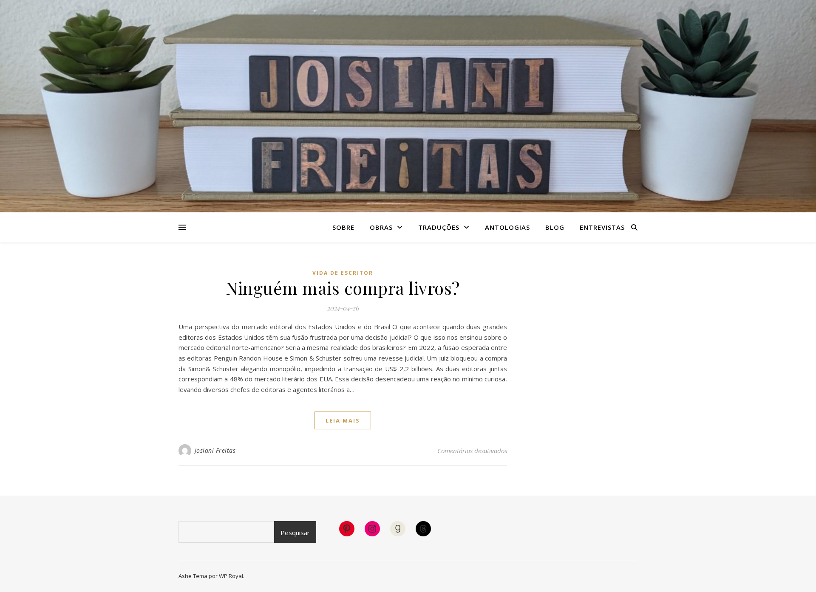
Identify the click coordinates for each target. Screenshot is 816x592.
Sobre (343, 227)
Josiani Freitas (215, 450)
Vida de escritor (342, 272)
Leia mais (343, 420)
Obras (381, 227)
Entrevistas (602, 227)
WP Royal (231, 576)
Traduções (438, 227)
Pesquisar (295, 532)
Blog (554, 227)
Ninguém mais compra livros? (343, 287)
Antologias (507, 227)
